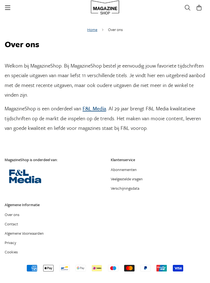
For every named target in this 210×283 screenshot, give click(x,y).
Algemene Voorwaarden (24, 233)
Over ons (12, 214)
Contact (11, 224)
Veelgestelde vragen (127, 179)
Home (92, 29)
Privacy (10, 242)
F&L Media (94, 108)
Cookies (11, 252)
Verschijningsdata (125, 188)
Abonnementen (124, 169)
